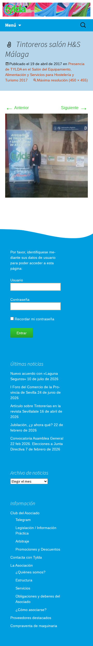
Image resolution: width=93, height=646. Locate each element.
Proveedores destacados (30, 618)
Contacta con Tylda (26, 557)
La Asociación (21, 565)
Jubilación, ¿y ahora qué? (31, 425)
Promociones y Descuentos (38, 549)
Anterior (17, 108)
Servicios (23, 588)
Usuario (16, 280)
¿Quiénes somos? (30, 572)
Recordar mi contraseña (34, 319)
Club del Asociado (25, 513)
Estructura (24, 580)
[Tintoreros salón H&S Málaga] (46, 155)
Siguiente (74, 108)
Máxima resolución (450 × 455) (62, 80)
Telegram (23, 520)
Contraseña (19, 299)
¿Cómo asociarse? (31, 610)
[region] (46, 9)
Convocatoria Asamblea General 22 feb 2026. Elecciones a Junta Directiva (36, 443)
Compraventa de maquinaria (33, 626)
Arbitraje (22, 541)
